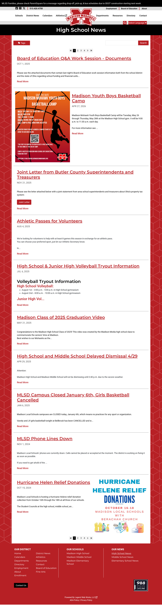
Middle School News (122, 557)
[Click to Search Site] (125, 23)
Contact (143, 15)
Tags (23, 43)
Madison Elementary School (78, 562)
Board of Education (129, 8)
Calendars (47, 15)
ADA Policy (74, 600)
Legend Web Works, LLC (85, 597)
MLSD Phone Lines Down (44, 438)
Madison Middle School (79, 557)
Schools (19, 15)
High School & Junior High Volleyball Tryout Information (78, 266)
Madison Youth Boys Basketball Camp (106, 98)
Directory (131, 15)
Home (17, 553)
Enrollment (20, 575)
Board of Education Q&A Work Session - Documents (74, 58)
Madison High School (78, 553)
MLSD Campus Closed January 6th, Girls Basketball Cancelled (73, 397)
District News (32, 15)
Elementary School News (125, 560)
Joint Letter (24, 202)
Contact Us (21, 585)
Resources (118, 15)
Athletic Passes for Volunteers (49, 221)
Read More (22, 81)
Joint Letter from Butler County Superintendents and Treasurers (75, 174)
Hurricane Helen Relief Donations (53, 482)
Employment (111, 8)
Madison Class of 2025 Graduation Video (61, 317)
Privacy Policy (86, 600)
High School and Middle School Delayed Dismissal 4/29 (77, 356)
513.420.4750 (36, 8)
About (144, 8)
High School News (121, 553)
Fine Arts (40, 571)
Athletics (60, 15)
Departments (102, 15)
